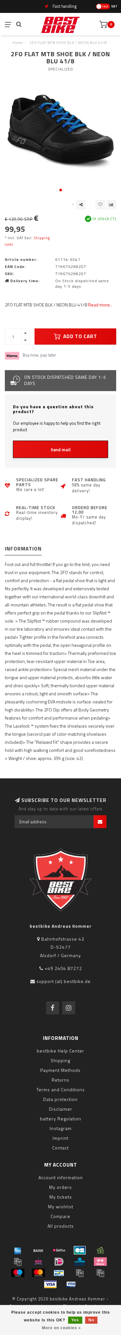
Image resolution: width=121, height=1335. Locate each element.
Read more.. (100, 304)
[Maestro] (18, 1273)
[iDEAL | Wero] (59, 1261)
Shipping (60, 1060)
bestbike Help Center (60, 1050)
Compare (60, 1216)
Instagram (61, 1128)
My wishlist (60, 1206)
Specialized (60, 69)
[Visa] (50, 1284)
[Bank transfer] (38, 1250)
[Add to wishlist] (100, 204)
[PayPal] (80, 1273)
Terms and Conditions (60, 1089)
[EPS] (38, 1261)
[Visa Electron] (71, 1284)
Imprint (60, 1138)
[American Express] (18, 1250)
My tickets (60, 1196)
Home (18, 42)
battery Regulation (60, 1118)
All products (60, 1226)
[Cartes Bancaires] (80, 1250)
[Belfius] (59, 1250)
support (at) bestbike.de (63, 981)
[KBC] (80, 1261)
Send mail (61, 449)
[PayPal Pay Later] (100, 1273)
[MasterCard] (38, 1273)
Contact (60, 1147)
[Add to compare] (111, 204)
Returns (60, 1079)
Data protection (60, 1099)
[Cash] (100, 1250)
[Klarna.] (100, 1261)
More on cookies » (61, 1328)
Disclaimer (60, 1108)
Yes (75, 1320)
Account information (60, 1177)
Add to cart (79, 336)
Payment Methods (60, 1070)
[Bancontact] (59, 1273)
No (91, 1320)
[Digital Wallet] (18, 1261)
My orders (60, 1187)
